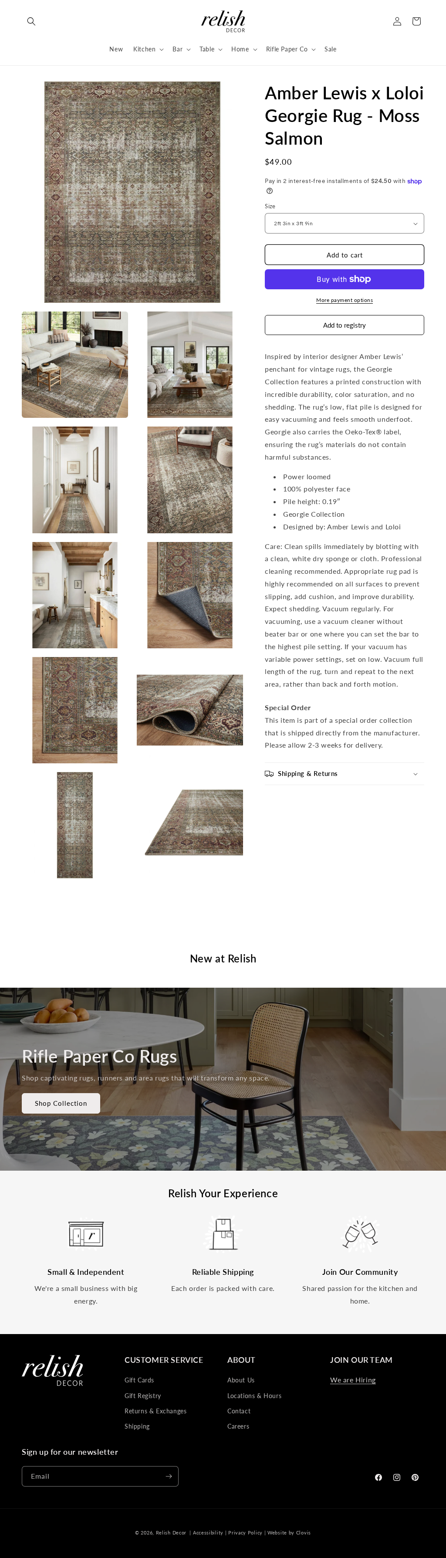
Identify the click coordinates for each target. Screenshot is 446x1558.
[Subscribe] (168, 1476)
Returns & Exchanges (155, 1411)
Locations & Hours (254, 1395)
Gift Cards (139, 1380)
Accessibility (208, 1532)
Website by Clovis (289, 1532)
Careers (238, 1426)
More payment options (344, 300)
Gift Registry (143, 1395)
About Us (241, 1380)
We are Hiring (353, 1379)
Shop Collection (61, 1103)
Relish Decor (171, 1532)
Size (270, 206)
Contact (238, 1411)
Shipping (137, 1426)
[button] (31, 21)
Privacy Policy (245, 1532)
